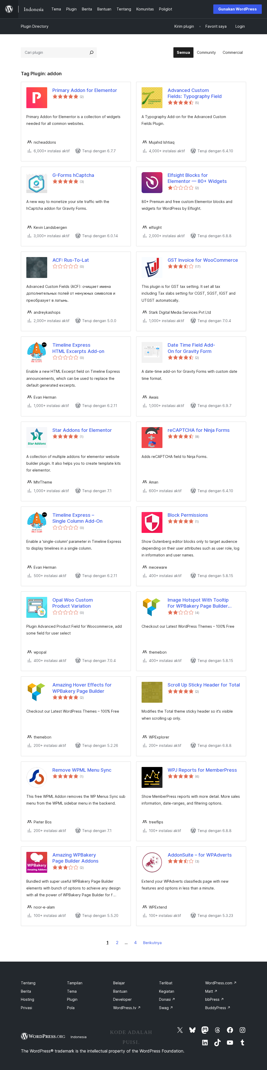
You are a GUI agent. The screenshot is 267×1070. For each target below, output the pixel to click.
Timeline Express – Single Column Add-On (77, 518)
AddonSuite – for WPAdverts (200, 855)
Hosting (27, 999)
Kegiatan (166, 991)
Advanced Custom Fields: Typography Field (195, 93)
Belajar (119, 983)
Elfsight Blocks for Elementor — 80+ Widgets (197, 178)
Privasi (26, 1007)
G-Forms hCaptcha (73, 175)
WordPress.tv (127, 1007)
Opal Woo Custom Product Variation (72, 603)
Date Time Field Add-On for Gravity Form (191, 348)
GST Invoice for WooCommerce (203, 260)
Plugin (72, 999)
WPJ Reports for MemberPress (202, 770)
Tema (72, 991)
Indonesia (79, 1037)
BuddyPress (217, 1007)
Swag (166, 1007)
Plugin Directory (34, 26)
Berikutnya (152, 942)
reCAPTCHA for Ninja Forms (199, 430)
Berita (26, 991)
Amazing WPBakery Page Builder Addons (75, 858)
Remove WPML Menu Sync (81, 770)
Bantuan (120, 991)
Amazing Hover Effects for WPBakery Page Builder (82, 688)
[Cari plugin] (91, 52)
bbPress (214, 999)
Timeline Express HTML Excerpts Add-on (78, 348)
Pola (71, 1007)
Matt (211, 991)
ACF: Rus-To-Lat (70, 260)
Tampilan (74, 983)
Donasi (167, 999)
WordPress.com (221, 983)
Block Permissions (188, 515)
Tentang (28, 983)
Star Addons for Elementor (82, 430)
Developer (122, 999)
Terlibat (165, 983)
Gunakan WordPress (237, 9)
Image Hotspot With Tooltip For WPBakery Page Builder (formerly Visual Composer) (199, 603)
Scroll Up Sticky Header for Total (204, 685)
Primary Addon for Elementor (84, 90)
